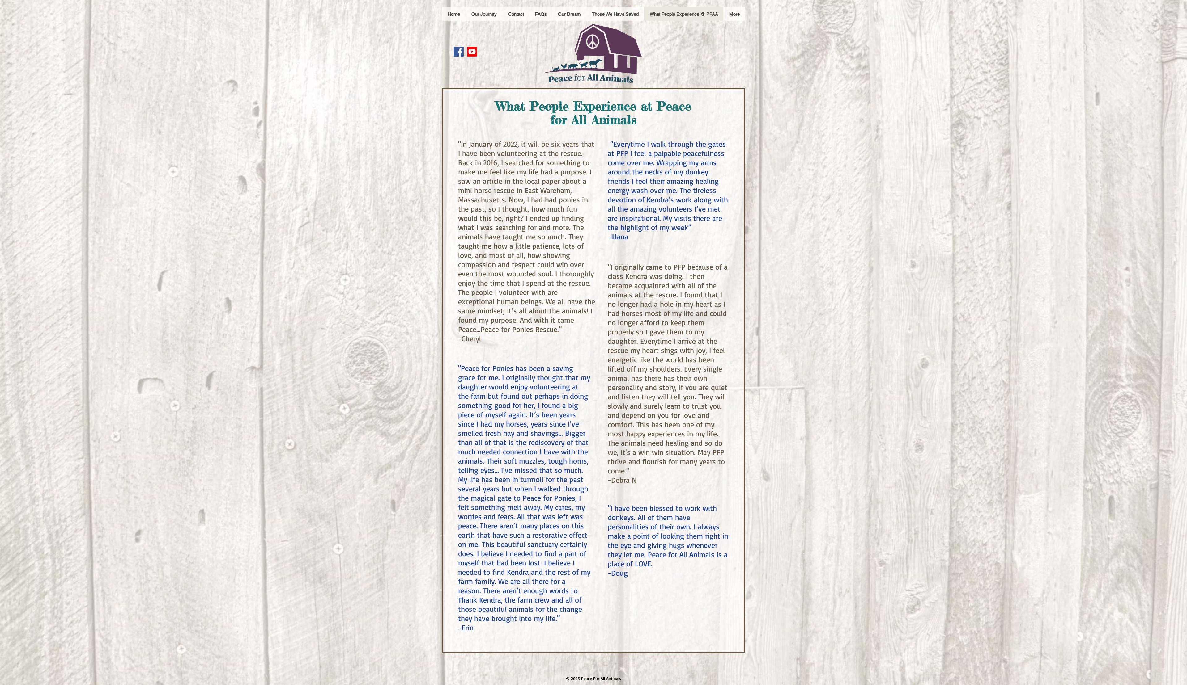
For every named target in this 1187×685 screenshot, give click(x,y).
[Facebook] (459, 52)
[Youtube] (472, 52)
